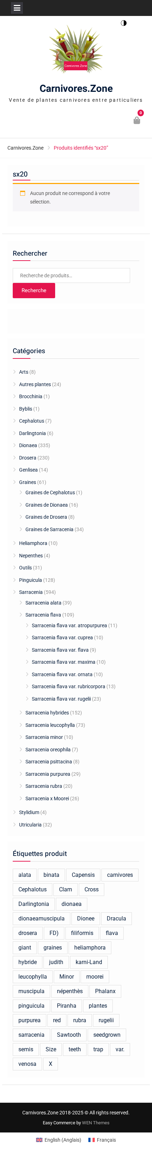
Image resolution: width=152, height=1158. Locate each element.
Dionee (85, 918)
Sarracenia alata (43, 603)
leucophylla (32, 976)
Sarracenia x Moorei (47, 798)
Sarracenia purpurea (47, 774)
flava (112, 933)
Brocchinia (30, 396)
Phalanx (105, 991)
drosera (27, 933)
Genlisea (28, 470)
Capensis (83, 875)
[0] (137, 121)
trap (98, 1049)
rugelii (106, 1020)
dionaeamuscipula (41, 918)
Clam (65, 889)
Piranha (66, 1005)
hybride (27, 962)
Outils (25, 567)
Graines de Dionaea (46, 505)
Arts (23, 372)
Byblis (25, 409)
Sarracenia (31, 592)
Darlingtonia (32, 433)
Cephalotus (31, 421)
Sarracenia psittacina (48, 761)
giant (24, 947)
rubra (79, 1020)
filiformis (82, 933)
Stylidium (29, 812)
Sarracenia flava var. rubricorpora (68, 686)
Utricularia (30, 825)
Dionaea (28, 445)
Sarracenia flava (43, 615)
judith (56, 962)
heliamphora (90, 947)
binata (51, 875)
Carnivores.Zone (76, 89)
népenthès (70, 991)
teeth (75, 1049)
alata (24, 875)
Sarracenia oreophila (48, 749)
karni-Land (89, 962)
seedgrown (107, 1034)
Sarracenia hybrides (47, 713)
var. (120, 1049)
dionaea (72, 904)
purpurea (29, 1020)
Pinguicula (30, 580)
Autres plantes (35, 384)
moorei (95, 976)
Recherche (34, 290)
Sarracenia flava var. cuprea (62, 637)
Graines (27, 482)
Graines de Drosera (46, 517)
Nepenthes (31, 555)
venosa (27, 1063)
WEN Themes (96, 1122)
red (57, 1020)
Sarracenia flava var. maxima (63, 662)
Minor (66, 976)
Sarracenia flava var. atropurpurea (69, 625)
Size (51, 1049)
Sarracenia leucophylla (50, 725)
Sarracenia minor (44, 737)
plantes (98, 1005)
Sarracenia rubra (43, 786)
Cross (91, 889)
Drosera (27, 458)
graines (52, 947)
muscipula (31, 991)
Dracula (116, 918)
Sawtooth (69, 1034)
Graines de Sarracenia (49, 529)
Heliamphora (33, 543)
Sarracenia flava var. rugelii (61, 699)
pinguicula (31, 1005)
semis (25, 1049)
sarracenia (31, 1034)
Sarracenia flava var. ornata (62, 674)
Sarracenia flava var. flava (60, 650)
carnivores (120, 875)
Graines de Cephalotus (50, 492)
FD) (54, 933)
